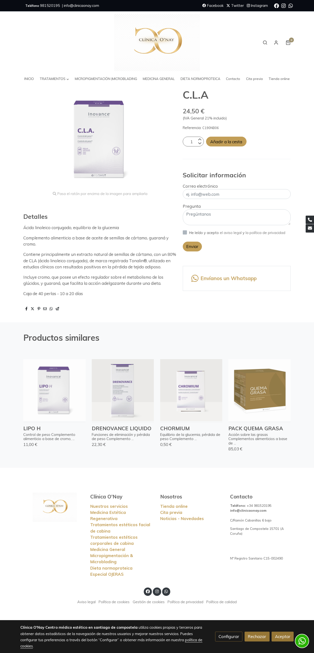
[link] (157, 42)
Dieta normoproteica (111, 568)
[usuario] (276, 42)
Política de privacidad (185, 602)
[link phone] (310, 220)
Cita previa (171, 512)
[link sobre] (52, 507)
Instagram (259, 5)
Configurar (229, 636)
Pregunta (192, 206)
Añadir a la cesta (226, 141)
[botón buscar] (265, 42)
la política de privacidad (265, 232)
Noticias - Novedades (182, 518)
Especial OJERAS (107, 574)
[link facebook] (276, 5)
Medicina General (107, 549)
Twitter (237, 5)
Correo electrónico (200, 186)
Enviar (192, 246)
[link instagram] (283, 5)
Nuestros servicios (109, 506)
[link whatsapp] (290, 5)
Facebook (214, 5)
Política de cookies (114, 602)
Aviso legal (86, 602)
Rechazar (257, 636)
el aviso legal (231, 232)
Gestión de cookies (149, 602)
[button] (54, 79)
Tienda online (174, 506)
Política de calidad (221, 602)
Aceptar (282, 636)
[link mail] (310, 228)
